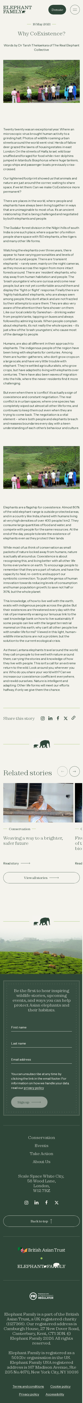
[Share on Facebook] (58, 732)
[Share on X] (65, 732)
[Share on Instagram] (42, 732)
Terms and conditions (27, 1397)
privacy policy (41, 1099)
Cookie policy (59, 1397)
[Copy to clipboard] (73, 732)
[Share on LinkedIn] (50, 732)
